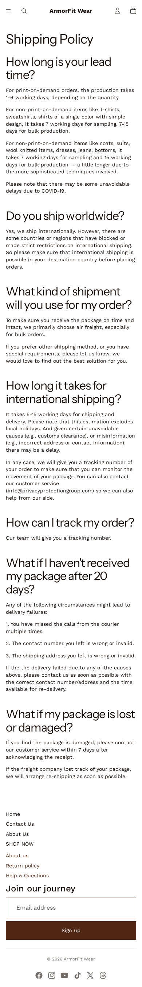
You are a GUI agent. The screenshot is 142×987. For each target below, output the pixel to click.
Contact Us (20, 824)
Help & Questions (27, 875)
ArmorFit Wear (79, 959)
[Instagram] (51, 975)
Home (13, 814)
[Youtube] (64, 975)
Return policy (22, 866)
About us (17, 855)
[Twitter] (90, 975)
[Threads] (103, 975)
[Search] (24, 11)
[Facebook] (39, 975)
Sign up (71, 930)
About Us (17, 834)
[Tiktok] (77, 975)
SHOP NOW (19, 844)
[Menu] (8, 11)
